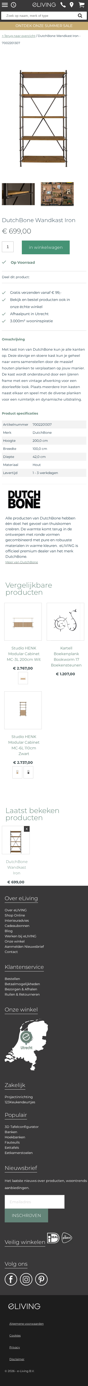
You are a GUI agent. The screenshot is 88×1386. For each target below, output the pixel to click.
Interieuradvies (17, 920)
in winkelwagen (46, 247)
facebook (11, 1279)
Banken (11, 1132)
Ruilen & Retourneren (22, 994)
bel (63, 4)
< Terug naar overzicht (18, 36)
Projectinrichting (19, 1097)
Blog (9, 931)
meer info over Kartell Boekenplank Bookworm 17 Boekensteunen (65, 638)
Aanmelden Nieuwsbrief (24, 946)
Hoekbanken (15, 1137)
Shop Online (15, 915)
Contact (11, 952)
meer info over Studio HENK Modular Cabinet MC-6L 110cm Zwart (23, 727)
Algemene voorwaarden (26, 1323)
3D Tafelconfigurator (22, 1127)
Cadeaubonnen (17, 926)
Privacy (14, 1347)
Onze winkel (15, 941)
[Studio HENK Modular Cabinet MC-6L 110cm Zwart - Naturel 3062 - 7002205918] (17, 772)
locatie (71, 4)
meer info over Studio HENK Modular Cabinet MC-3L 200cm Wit (23, 638)
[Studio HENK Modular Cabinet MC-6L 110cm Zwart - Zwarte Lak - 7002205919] (28, 772)
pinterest (41, 1279)
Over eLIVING (16, 910)
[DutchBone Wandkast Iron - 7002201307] (44, 168)
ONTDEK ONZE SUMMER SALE (44, 25)
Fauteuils (12, 1142)
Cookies (15, 1335)
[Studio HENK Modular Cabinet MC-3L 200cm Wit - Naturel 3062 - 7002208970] (23, 678)
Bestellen (12, 979)
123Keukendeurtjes (20, 1102)
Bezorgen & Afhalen (21, 989)
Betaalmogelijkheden (22, 984)
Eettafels (12, 1147)
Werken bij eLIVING (20, 936)
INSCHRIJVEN (26, 1215)
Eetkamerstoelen (19, 1153)
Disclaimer (16, 1359)
